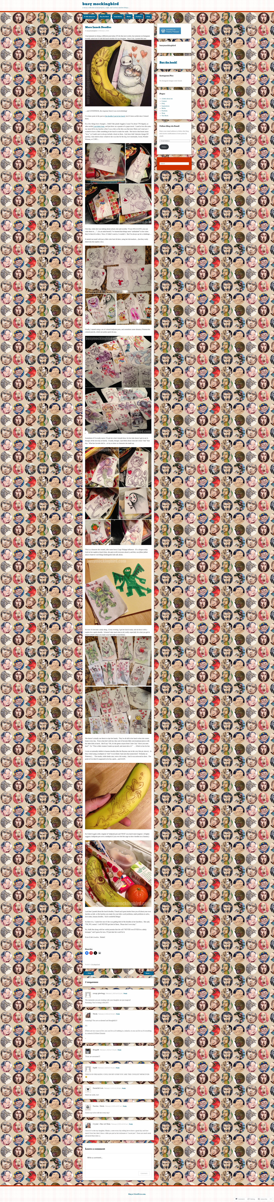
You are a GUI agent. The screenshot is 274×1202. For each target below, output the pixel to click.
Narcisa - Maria (98, 1106)
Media (129, 16)
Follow (164, 147)
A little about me (89, 16)
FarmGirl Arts (98, 1088)
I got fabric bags (98, 126)
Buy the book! (168, 62)
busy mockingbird (100, 4)
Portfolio (138, 16)
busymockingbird (92, 31)
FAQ (163, 103)
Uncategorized (95, 964)
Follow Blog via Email (169, 126)
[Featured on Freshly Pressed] (170, 35)
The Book (165, 115)
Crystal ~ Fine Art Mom (101, 1124)
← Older (88, 973)
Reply (125, 993)
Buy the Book (104, 16)
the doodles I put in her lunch (115, 116)
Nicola (95, 1014)
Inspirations (118, 16)
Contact (164, 101)
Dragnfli (96, 1049)
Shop (148, 16)
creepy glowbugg (99, 993)
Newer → (148, 973)
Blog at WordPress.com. (137, 1194)
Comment (144, 1173)
